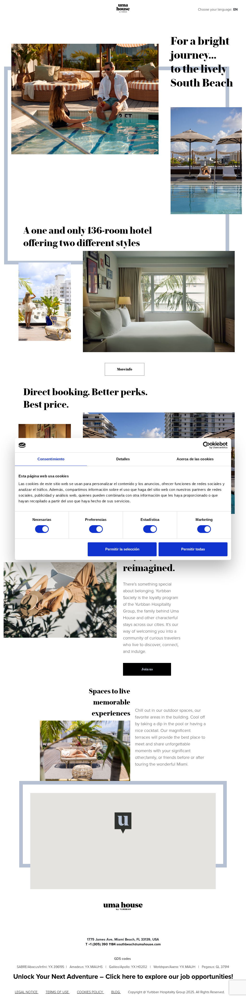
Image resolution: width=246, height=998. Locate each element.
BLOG (116, 992)
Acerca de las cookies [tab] (195, 459)
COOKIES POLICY (90, 992)
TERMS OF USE (58, 992)
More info (124, 369)
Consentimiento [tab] (50, 459)
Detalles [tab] (123, 459)
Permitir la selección (122, 549)
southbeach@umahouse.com (139, 944)
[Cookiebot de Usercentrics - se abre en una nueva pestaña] (206, 445)
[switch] (96, 529)
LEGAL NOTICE (26, 992)
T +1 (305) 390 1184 (101, 944)
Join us (147, 669)
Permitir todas (193, 549)
